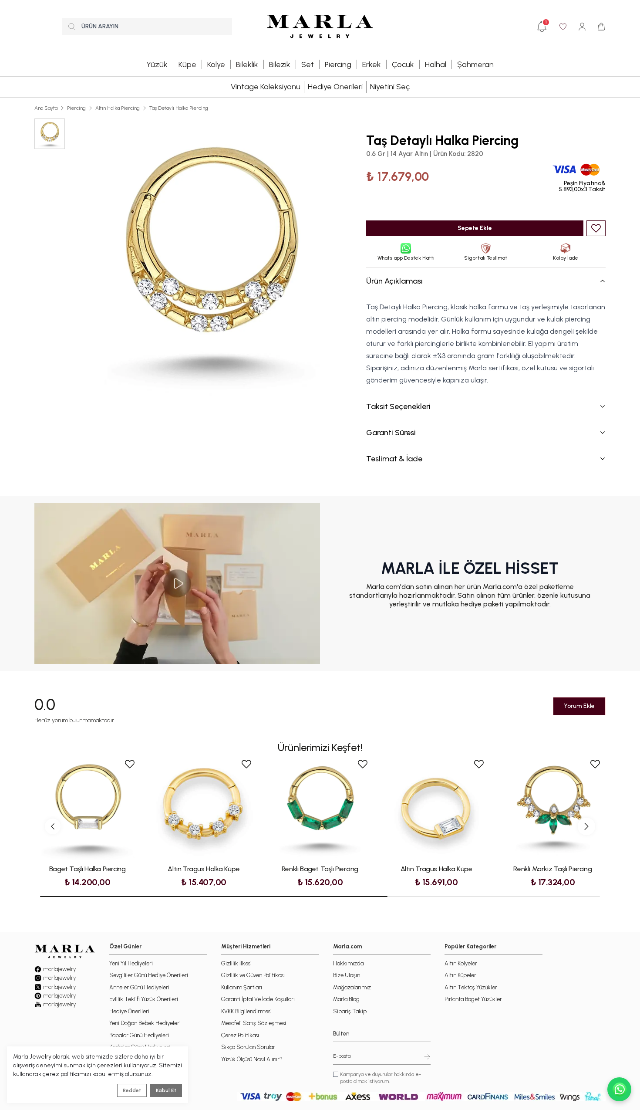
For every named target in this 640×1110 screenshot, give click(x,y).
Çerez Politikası (240, 1035)
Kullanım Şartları (241, 987)
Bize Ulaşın (346, 975)
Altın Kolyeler (461, 963)
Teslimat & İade (394, 459)
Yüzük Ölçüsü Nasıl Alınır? (252, 1059)
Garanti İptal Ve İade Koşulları (258, 999)
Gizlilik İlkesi (236, 963)
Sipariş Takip (350, 1011)
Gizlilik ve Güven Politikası (253, 975)
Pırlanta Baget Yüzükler (473, 999)
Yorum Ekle (579, 706)
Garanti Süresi (391, 432)
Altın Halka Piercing (117, 108)
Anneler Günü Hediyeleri (139, 987)
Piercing (76, 108)
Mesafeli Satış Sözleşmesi (253, 1023)
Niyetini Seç (390, 86)
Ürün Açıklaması (394, 281)
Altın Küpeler (460, 975)
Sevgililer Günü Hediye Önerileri (148, 975)
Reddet (132, 1090)
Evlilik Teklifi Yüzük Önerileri (143, 999)
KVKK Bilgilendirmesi (246, 1011)
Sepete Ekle (475, 228)
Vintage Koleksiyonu (265, 86)
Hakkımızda (348, 963)
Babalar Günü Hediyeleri (139, 1035)
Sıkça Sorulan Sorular (248, 1047)
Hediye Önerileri (335, 86)
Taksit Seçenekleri (398, 406)
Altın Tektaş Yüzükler (471, 987)
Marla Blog (346, 999)
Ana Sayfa (45, 108)
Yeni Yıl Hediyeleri (131, 963)
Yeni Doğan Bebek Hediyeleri (145, 1023)
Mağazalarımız (352, 987)
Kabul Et (166, 1090)
